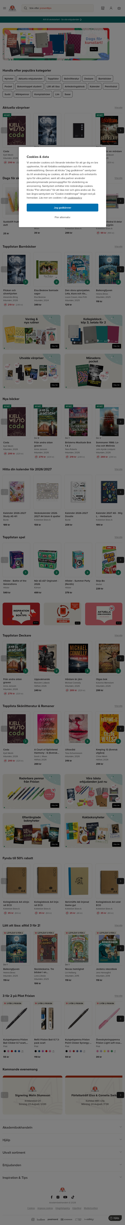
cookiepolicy (75, 198)
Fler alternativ (62, 217)
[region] (62, 187)
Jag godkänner (62, 208)
